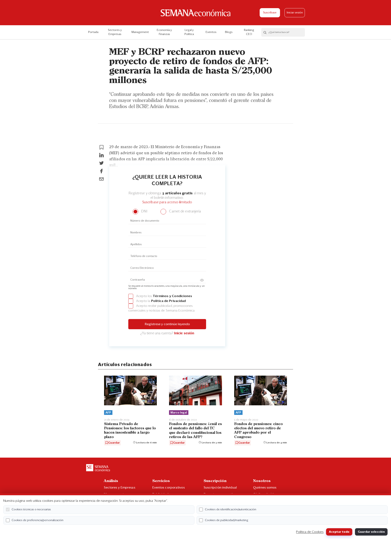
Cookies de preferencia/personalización (37, 520)
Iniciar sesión (295, 12)
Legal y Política (189, 32)
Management (140, 32)
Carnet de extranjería (184, 211)
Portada (93, 32)
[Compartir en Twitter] (101, 163)
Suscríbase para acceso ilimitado (167, 202)
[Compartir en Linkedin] (101, 155)
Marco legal (178, 412)
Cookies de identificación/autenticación (230, 509)
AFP (108, 412)
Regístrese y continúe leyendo (167, 324)
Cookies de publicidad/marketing (226, 520)
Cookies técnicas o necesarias (31, 509)
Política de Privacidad (168, 301)
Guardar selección (371, 531)
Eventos (211, 32)
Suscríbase (270, 12)
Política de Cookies (310, 532)
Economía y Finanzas (164, 32)
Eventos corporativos (168, 487)
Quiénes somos (264, 487)
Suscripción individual (220, 487)
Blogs (229, 32)
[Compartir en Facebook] (101, 171)
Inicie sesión (184, 333)
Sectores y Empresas (115, 32)
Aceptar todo (339, 531)
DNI (143, 211)
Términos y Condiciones (172, 296)
